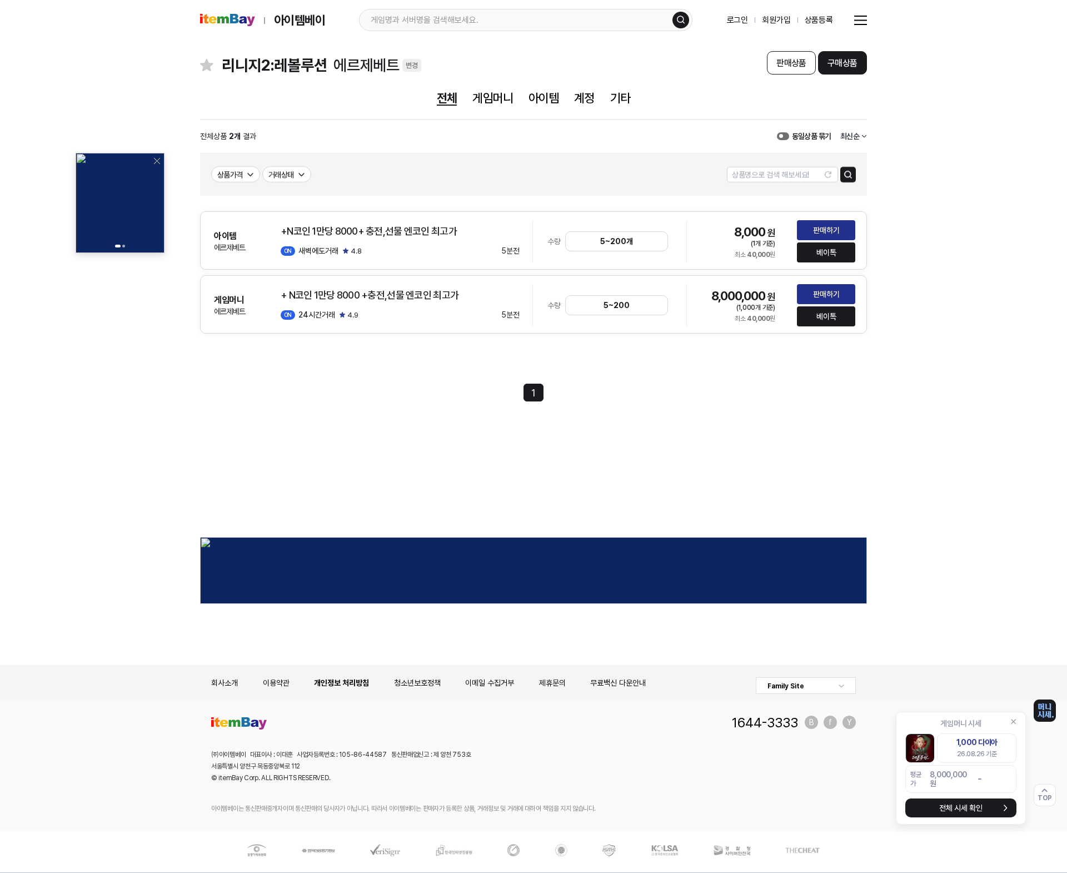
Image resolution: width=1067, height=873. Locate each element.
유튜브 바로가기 (849, 722)
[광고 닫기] (156, 160)
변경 (412, 65)
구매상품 (842, 63)
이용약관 (276, 682)
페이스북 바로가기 (830, 722)
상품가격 (230, 174)
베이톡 (826, 252)
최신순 (849, 136)
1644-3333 (765, 722)
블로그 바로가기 (811, 722)
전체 (447, 98)
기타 (620, 98)
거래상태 (281, 174)
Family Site (785, 686)
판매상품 (791, 63)
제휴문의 (552, 682)
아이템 (543, 98)
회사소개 (224, 682)
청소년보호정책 (417, 682)
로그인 (738, 20)
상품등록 (819, 20)
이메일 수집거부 (489, 682)
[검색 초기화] (828, 174)
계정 (584, 98)
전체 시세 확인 (961, 807)
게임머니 (492, 98)
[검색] (680, 20)
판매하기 (826, 230)
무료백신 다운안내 (618, 682)
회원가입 (776, 20)
